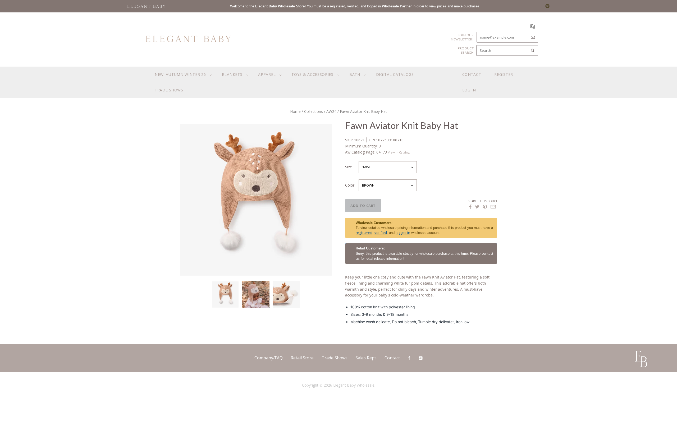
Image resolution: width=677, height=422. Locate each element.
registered (364, 232)
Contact (471, 74)
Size (348, 166)
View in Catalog (399, 152)
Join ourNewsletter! (462, 37)
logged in (403, 232)
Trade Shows (334, 358)
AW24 (331, 111)
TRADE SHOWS (169, 89)
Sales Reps (366, 358)
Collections (313, 111)
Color (349, 185)
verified (380, 232)
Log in (469, 89)
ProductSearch (466, 50)
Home (295, 111)
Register (503, 74)
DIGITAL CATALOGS (395, 74)
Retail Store (302, 358)
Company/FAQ (268, 358)
